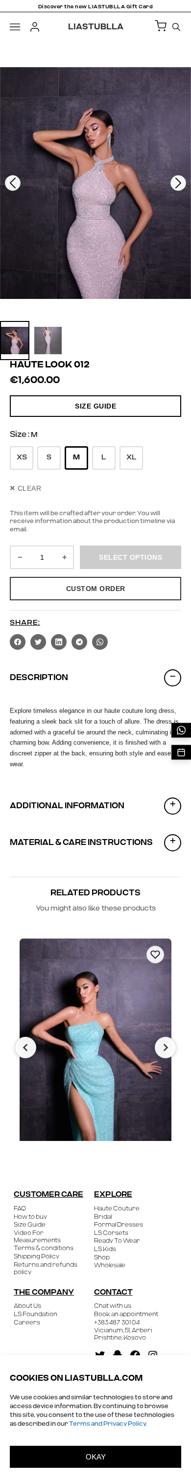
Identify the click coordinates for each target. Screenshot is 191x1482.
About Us (27, 1306)
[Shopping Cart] (160, 26)
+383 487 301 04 (117, 1322)
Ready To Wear (117, 1241)
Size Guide (30, 1225)
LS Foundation (35, 1314)
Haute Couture (117, 1208)
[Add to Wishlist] (155, 954)
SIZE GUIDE (95, 406)
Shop (102, 1257)
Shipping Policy (36, 1256)
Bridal (103, 1217)
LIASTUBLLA (95, 27)
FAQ (20, 1208)
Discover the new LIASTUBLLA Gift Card (95, 6)
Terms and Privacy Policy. (108, 1424)
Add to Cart (128, 1137)
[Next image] (178, 183)
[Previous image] (13, 183)
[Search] (176, 27)
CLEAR (25, 488)
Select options (130, 557)
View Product (63, 1137)
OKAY (96, 1457)
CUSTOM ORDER (95, 589)
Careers (27, 1322)
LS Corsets (111, 1233)
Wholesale (109, 1265)
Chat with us (112, 1306)
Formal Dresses (118, 1225)
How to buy (30, 1217)
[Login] (35, 27)
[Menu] (15, 26)
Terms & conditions (43, 1248)
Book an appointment (126, 1314)
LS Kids (105, 1249)
